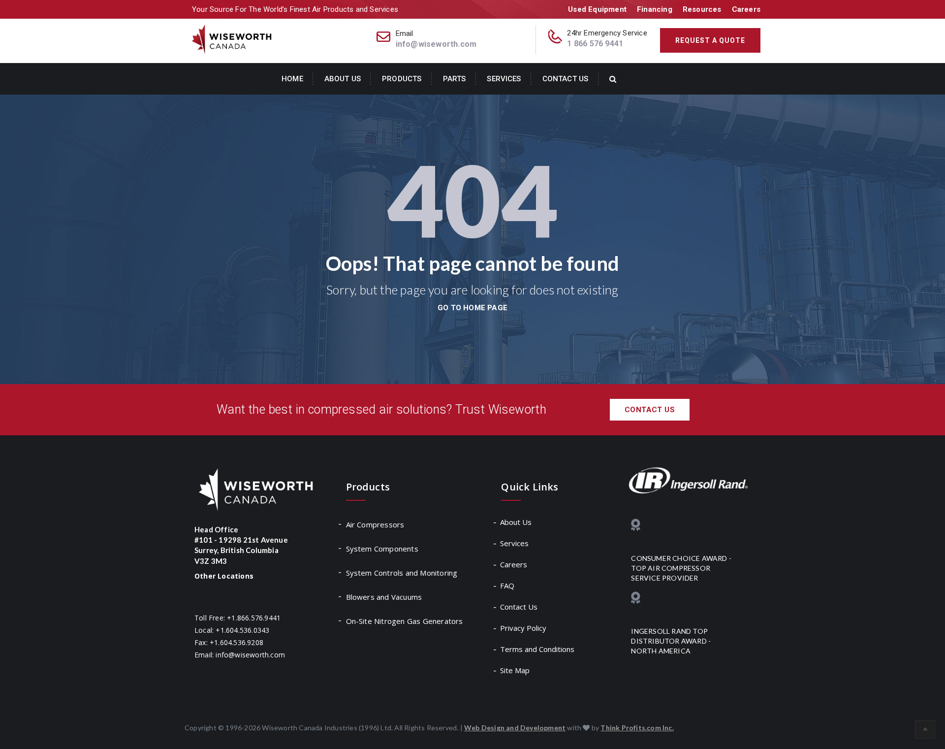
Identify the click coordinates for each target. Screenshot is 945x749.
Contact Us (565, 78)
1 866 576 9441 (595, 43)
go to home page (472, 307)
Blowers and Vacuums (384, 597)
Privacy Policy (523, 628)
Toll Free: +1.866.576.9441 (237, 617)
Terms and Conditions (537, 649)
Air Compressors (375, 524)
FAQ (507, 585)
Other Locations (223, 576)
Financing (654, 9)
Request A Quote (710, 40)
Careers (746, 9)
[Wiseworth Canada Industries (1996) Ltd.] (233, 38)
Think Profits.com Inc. (636, 727)
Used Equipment (597, 9)
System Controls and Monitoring (402, 573)
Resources (702, 9)
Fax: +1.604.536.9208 (228, 642)
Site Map (515, 670)
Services (504, 78)
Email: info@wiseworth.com (239, 654)
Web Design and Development (515, 727)
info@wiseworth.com (436, 44)
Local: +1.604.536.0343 (231, 630)
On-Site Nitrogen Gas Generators (404, 621)
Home (292, 78)
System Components (382, 549)
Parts (454, 78)
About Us (342, 78)
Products (401, 78)
